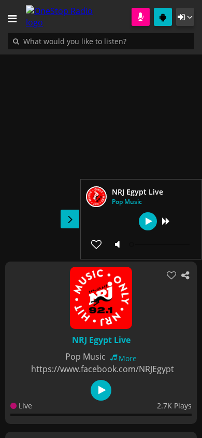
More (128, 358)
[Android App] (163, 17)
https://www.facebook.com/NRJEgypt (102, 369)
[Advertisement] (101, 152)
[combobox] (106, 41)
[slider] (160, 244)
